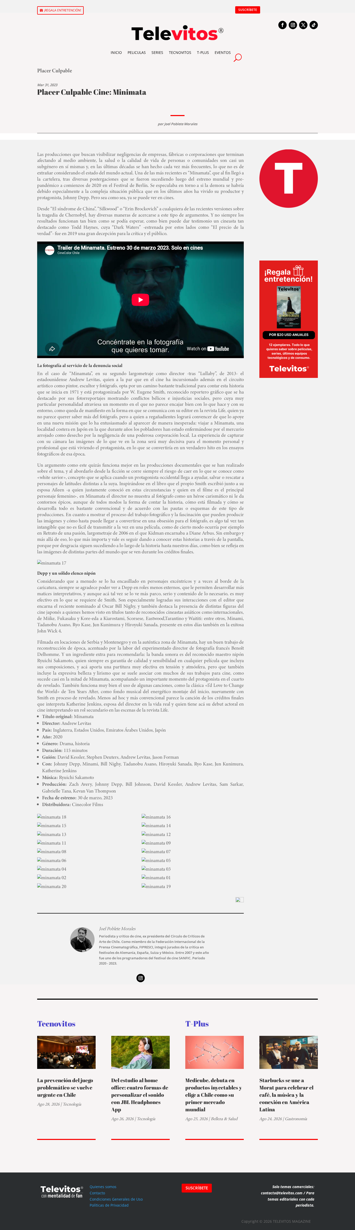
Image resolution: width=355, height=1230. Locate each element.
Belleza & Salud (224, 1118)
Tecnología (72, 1104)
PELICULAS (137, 52)
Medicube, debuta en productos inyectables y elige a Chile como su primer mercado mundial (213, 1095)
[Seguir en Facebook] (282, 25)
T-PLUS (203, 52)
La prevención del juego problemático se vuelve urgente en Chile (65, 1087)
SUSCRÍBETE (247, 10)
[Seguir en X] (303, 25)
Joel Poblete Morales (180, 124)
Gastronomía (296, 1118)
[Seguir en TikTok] (314, 25)
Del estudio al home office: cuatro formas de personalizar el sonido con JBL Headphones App (139, 1095)
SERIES (157, 52)
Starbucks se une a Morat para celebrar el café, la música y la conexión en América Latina (286, 1095)
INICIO (116, 52)
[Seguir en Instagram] (293, 25)
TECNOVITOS (180, 52)
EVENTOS (223, 52)
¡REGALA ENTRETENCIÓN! (62, 10)
